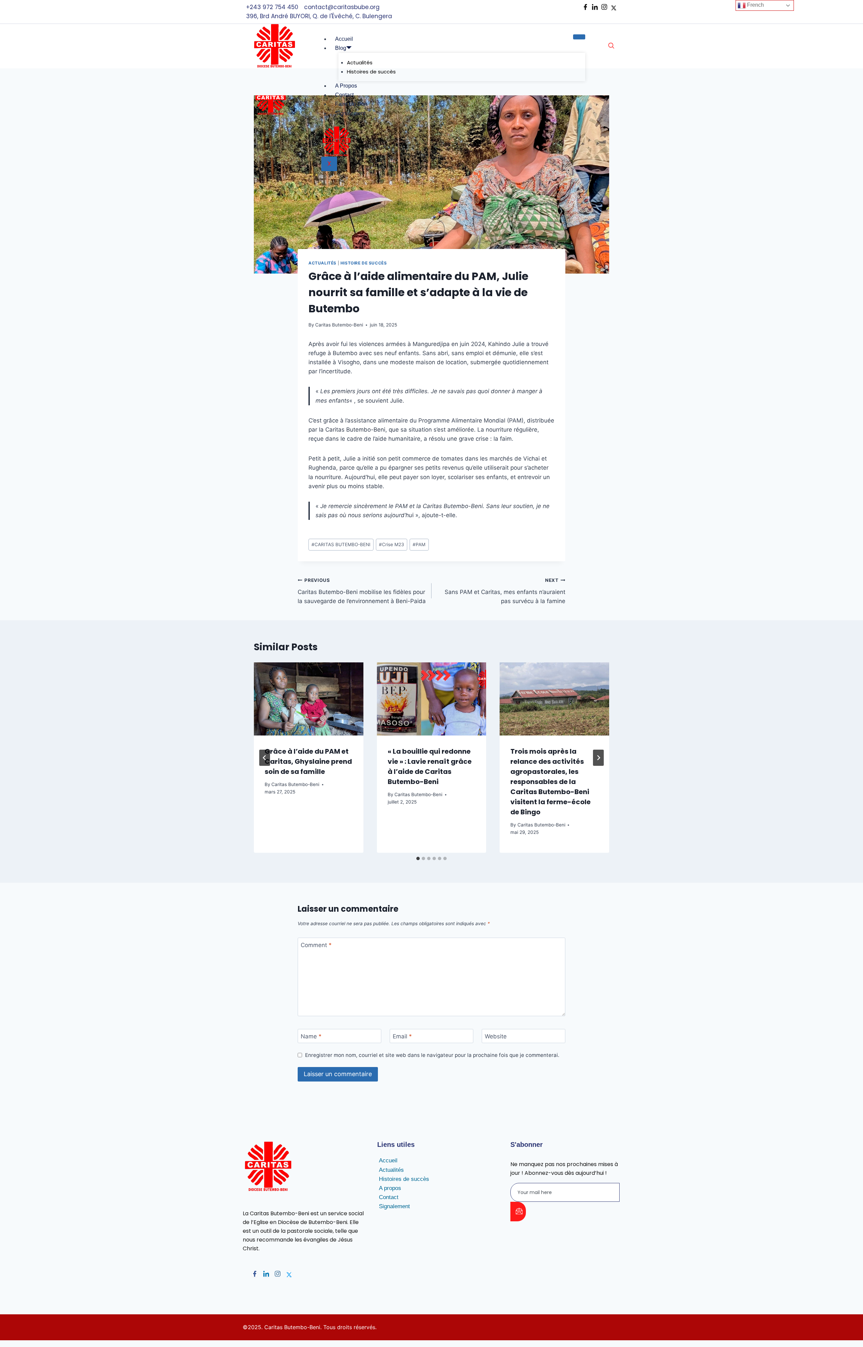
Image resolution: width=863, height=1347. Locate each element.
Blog (340, 48)
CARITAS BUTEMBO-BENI (340, 544)
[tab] (418, 858)
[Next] (598, 758)
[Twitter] (289, 1274)
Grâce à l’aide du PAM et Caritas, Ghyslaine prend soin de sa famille (308, 761)
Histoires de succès (371, 71)
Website (496, 1036)
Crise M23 (391, 544)
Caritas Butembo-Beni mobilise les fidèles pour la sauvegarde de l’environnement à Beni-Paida (362, 590)
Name (311, 1036)
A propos (346, 86)
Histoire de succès (363, 262)
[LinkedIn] (595, 7)
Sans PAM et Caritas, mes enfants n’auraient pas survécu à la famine (505, 590)
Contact (344, 95)
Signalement (350, 113)
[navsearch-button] (611, 46)
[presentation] (308, 698)
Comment (316, 945)
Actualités (360, 62)
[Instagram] (604, 7)
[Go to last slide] (264, 758)
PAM (419, 544)
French (755, 5)
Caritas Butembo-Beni (339, 324)
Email (402, 1036)
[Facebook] (585, 7)
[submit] (518, 1211)
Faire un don (351, 104)
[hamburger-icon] (579, 36)
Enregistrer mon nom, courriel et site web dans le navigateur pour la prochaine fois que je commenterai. (432, 1055)
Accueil (344, 39)
